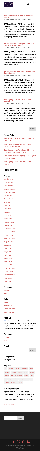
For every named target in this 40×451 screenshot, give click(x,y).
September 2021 (9, 199)
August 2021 (8, 202)
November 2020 (9, 232)
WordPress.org (9, 312)
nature (7, 375)
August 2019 (8, 278)
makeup (32, 372)
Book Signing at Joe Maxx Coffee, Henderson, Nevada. (19, 16)
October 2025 (8, 179)
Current (6, 290)
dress (31, 369)
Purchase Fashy (9, 404)
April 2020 (7, 255)
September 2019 (9, 275)
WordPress (20, 448)
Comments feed (9, 309)
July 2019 (7, 281)
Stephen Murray (11, 19)
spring (21, 379)
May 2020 (7, 252)
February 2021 (9, 222)
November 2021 (9, 192)
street (26, 379)
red (6, 379)
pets (12, 375)
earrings (7, 372)
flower (26, 372)
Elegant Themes (19, 445)
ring (10, 379)
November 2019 (9, 268)
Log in (6, 302)
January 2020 (8, 265)
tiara (31, 379)
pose (32, 375)
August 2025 (8, 182)
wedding (13, 382)
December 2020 (9, 228)
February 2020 (9, 261)
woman (20, 382)
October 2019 (8, 271)
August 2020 (8, 242)
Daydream (25, 369)
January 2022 (8, 186)
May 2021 (7, 212)
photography (18, 375)
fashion (20, 372)
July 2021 (7, 205)
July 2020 (7, 245)
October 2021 (8, 195)
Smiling (15, 379)
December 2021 (9, 189)
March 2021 (8, 219)
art (5, 369)
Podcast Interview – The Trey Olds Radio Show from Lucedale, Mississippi (19, 44)
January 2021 (8, 225)
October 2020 (8, 235)
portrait (26, 375)
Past (29, 19)
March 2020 (8, 258)
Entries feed (8, 305)
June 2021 (7, 209)
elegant (14, 372)
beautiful (17, 369)
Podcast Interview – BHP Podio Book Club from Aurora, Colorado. (19, 72)
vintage (7, 382)
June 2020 (7, 248)
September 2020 (9, 238)
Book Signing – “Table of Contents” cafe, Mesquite (17, 100)
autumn (10, 369)
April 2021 (7, 215)
